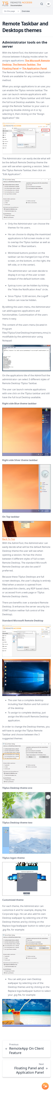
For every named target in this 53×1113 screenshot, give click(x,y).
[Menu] (48, 4)
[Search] (41, 4)
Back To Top (8, 539)
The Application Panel (34, 68)
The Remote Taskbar (24, 64)
